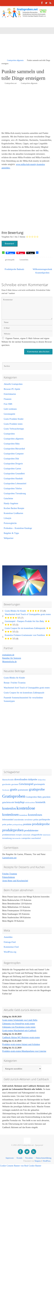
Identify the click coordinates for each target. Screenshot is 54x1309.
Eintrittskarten (10, 394)
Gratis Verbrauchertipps (14, 429)
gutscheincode (8, 802)
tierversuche (16, 838)
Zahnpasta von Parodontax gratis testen (18, 1027)
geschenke (6, 784)
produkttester (31, 830)
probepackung (17, 824)
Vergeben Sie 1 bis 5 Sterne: (14, 237)
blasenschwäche (8, 780)
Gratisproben (9, 434)
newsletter (28, 820)
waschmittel (36, 838)
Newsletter (29, 1158)
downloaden (20, 779)
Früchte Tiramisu (9, 874)
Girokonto (5, 790)
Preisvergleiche (10, 523)
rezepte (19, 835)
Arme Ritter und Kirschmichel (15, 881)
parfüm (35, 820)
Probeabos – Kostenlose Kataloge (18, 528)
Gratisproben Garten (12, 468)
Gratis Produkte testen (13, 424)
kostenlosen (10, 814)
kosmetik (40, 802)
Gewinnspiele (9, 414)
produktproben (13, 830)
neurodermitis (19, 820)
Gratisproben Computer (14, 454)
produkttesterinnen (8, 835)
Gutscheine (8, 498)
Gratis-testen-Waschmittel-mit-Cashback (19, 1030)
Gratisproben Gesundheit (14, 473)
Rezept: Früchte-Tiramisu (15, 683)
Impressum (10, 1158)
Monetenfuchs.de (9, 661)
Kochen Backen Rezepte (14, 508)
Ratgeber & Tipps (11, 533)
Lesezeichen (24, 260)
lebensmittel (8, 819)
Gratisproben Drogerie (13, 463)
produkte (27, 824)
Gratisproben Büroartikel (14, 449)
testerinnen (46, 835)
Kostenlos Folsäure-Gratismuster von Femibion (25, 635)
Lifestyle (7, 518)
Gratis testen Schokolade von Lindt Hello (19, 1020)
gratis (13, 789)
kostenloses (35, 814)
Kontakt (19, 1158)
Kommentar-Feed (11, 947)
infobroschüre (30, 802)
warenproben (26, 838)
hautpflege (20, 802)
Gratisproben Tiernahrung (15, 493)
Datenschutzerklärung (43, 1158)
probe (4, 825)
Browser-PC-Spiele (12, 389)
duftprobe (32, 779)
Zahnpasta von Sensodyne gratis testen (18, 1023)
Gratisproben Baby (12, 444)
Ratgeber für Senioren (11, 658)
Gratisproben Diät (11, 459)
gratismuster (23, 790)
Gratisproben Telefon (13, 488)
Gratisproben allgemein (15, 60)
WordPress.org (10, 952)
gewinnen (14, 784)
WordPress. (47, 1161)
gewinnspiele (9, 260)
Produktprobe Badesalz (14, 269)
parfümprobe (44, 819)
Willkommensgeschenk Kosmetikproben (42, 271)
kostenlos (9, 808)
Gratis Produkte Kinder (14, 419)
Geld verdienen (10, 409)
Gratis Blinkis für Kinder (15, 611)
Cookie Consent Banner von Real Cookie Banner (20, 1166)
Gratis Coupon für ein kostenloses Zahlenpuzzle (25, 628)
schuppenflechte (36, 835)
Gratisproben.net (10, 83)
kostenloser (23, 815)
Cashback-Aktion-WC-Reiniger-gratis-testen (21, 1037)
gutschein (46, 797)
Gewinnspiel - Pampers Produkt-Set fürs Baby (24, 621)
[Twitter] (46, 3)
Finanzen (7, 399)
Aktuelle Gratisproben (13, 384)
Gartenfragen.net (9, 858)
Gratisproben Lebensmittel (15, 483)
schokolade (26, 835)
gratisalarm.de (8, 655)
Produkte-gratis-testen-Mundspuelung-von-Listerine (24, 1051)
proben (9, 824)
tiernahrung (7, 838)
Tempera (37, 1161)
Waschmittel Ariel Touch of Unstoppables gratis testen (28, 614)
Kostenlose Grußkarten (13, 513)
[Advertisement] (28, 48)
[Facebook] (42, 3)
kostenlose (25, 808)
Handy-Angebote (11, 503)
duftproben (42, 780)
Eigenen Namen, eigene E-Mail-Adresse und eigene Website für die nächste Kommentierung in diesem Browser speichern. (27, 341)
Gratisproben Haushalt (13, 478)
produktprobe (41, 824)
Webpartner (9, 538)
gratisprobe (37, 789)
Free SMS (8, 404)
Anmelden (8, 937)
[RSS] (50, 3)
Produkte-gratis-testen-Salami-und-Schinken (21, 1044)
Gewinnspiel (26, 784)
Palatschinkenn (8, 877)
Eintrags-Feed (10, 942)
